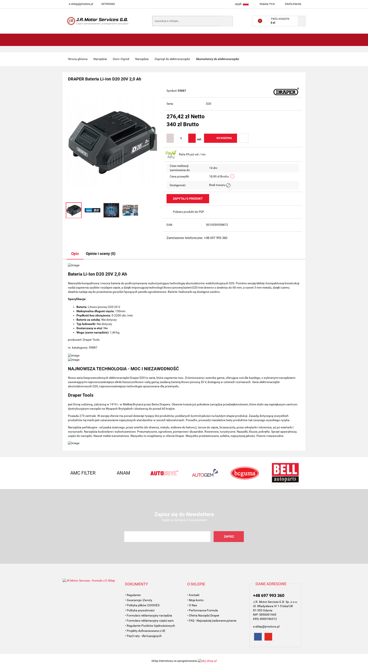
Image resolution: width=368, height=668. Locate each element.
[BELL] (285, 473)
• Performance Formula (202, 610)
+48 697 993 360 (268, 595)
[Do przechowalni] (243, 138)
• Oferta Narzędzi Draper (203, 615)
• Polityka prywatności (139, 610)
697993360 (108, 4)
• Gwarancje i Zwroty (138, 600)
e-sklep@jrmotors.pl (81, 4)
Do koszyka (224, 138)
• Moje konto (195, 600)
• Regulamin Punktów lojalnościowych (150, 625)
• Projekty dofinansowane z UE (145, 630)
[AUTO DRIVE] (164, 473)
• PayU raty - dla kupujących (143, 636)
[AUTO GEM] (204, 473)
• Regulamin (133, 595)
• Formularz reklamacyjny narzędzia (148, 615)
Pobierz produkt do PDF (188, 211)
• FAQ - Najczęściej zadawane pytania (211, 620)
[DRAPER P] (286, 91)
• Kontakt (193, 595)
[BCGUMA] (244, 473)
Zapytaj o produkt (188, 198)
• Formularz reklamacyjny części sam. (149, 620)
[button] (136, 584)
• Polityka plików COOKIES (142, 605)
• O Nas (192, 605)
